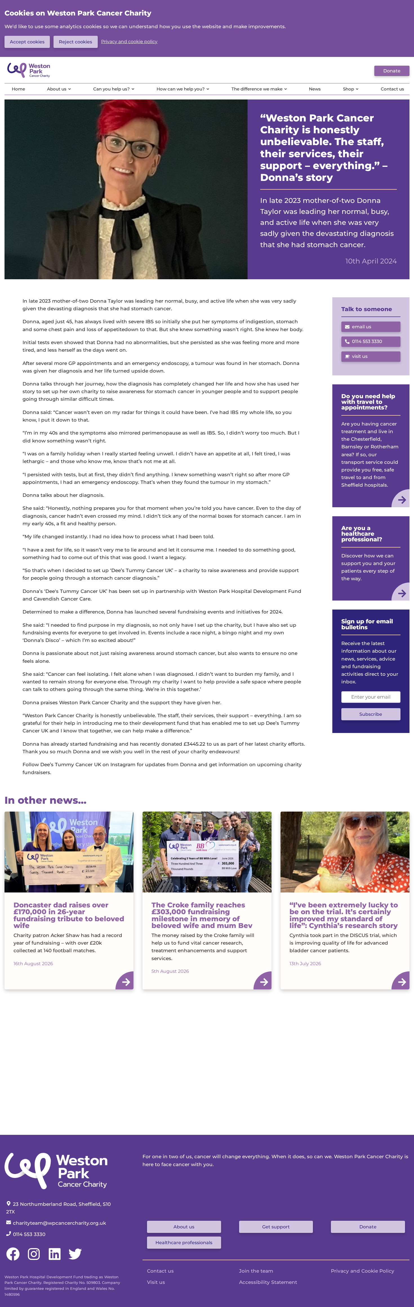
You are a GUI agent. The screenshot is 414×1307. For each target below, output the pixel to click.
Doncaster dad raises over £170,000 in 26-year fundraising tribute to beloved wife (69, 915)
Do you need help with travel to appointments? (368, 402)
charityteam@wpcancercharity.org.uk (59, 1223)
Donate (391, 71)
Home (18, 89)
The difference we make (257, 89)
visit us (360, 356)
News (315, 89)
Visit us (156, 1282)
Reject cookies (75, 42)
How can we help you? (181, 89)
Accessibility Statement (268, 1282)
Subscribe (370, 714)
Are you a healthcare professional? (361, 533)
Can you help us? (111, 89)
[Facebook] (13, 1259)
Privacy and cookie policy (129, 41)
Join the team (256, 1271)
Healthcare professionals (183, 1242)
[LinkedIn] (54, 1259)
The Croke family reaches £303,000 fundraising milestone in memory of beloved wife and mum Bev (202, 915)
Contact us (392, 89)
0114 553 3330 (363, 343)
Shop (348, 89)
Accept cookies (27, 42)
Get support (276, 1227)
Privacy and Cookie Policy (362, 1271)
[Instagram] (34, 1259)
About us (56, 89)
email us (361, 326)
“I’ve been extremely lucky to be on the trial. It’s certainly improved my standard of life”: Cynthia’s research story (344, 915)
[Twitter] (75, 1259)
